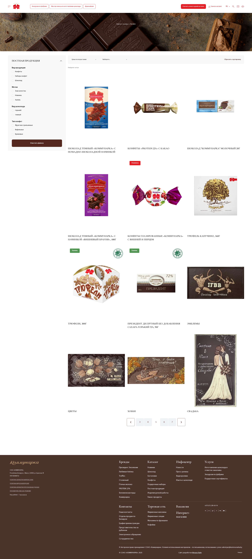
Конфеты (152, 480)
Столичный (123, 480)
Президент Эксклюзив (128, 468)
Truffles (122, 476)
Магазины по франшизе (158, 521)
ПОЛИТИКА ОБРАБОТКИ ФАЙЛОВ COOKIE (21, 480)
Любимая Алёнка (126, 472)
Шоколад (152, 472)
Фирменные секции (156, 516)
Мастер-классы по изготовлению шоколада (66, 6)
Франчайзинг (89, 6)
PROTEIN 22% (124, 489)
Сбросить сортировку (232, 59)
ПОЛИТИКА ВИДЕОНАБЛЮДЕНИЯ (19, 483)
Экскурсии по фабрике (39, 6)
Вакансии (182, 506)
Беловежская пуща (127, 493)
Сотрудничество (126, 539)
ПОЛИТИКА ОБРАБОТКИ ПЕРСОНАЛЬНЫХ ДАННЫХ (24, 487)
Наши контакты (125, 512)
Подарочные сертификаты (216, 479)
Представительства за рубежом (128, 529)
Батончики (152, 476)
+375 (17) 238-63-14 (211, 505)
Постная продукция (156, 489)
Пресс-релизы (182, 472)
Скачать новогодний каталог (193, 6)
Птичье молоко (125, 484)
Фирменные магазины (157, 512)
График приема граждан (129, 523)
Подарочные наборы (157, 484)
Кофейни (151, 525)
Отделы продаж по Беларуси (127, 517)
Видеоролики (182, 476)
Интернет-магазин (183, 514)
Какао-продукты (155, 497)
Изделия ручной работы (158, 493)
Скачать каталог (216, 6)
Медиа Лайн (197, 553)
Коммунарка (124, 497)
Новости (180, 468)
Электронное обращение (130, 535)
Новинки (151, 468)
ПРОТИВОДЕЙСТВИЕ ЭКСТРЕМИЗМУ (20, 491)
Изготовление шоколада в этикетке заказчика (216, 469)
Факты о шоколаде (184, 480)
